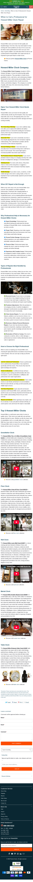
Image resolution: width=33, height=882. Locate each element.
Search (2, 811)
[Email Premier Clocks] (23, 854)
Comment (4, 732)
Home (2, 11)
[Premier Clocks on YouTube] (12, 854)
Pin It (21, 702)
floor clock (16, 533)
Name (3, 717)
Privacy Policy (4, 816)
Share (15, 702)
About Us (3, 814)
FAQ (2, 809)
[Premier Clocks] (16, 6)
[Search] (27, 6)
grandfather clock (18, 479)
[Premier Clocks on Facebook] (9, 854)
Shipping (3, 793)
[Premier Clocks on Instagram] (18, 854)
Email (27, 702)
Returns (3, 795)
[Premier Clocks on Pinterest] (15, 854)
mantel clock (17, 638)
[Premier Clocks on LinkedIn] (21, 854)
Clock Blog (7, 11)
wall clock (16, 584)
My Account (3, 800)
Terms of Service (5, 819)
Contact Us (3, 803)
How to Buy (3, 791)
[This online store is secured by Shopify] (16, 865)
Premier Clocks (13, 859)
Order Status (4, 798)
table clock (16, 684)
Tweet (8, 702)
